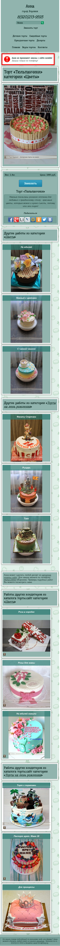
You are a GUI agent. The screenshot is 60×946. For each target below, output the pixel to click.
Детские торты (20, 36)
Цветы (9, 237)
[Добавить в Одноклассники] (38, 219)
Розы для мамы (26, 663)
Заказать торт (31, 28)
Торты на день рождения (30, 404)
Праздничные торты (24, 40)
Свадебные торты (38, 36)
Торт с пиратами (26, 785)
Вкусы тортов (29, 47)
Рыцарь (26, 467)
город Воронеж (30, 11)
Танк (26, 518)
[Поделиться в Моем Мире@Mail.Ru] (33, 219)
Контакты (42, 47)
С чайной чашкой (26, 349)
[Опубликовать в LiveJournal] (27, 219)
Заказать (30, 183)
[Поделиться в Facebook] (10, 219)
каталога (40, 941)
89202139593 (10, 580)
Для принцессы (26, 887)
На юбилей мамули (26, 714)
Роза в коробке (26, 612)
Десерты (41, 40)
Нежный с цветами (26, 298)
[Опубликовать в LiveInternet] (21, 219)
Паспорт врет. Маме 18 (26, 836)
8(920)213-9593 (30, 17)
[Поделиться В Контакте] (49, 219)
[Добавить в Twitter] (44, 219)
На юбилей (26, 247)
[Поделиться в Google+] (16, 219)
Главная (16, 47)
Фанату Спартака (26, 417)
